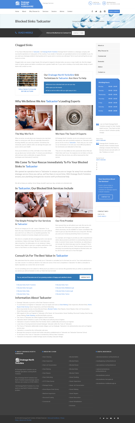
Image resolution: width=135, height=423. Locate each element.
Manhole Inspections (49, 393)
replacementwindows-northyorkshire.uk (103, 370)
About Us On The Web (25, 420)
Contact (69, 11)
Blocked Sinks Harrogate (25, 288)
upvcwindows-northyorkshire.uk (106, 365)
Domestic (101, 61)
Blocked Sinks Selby (23, 291)
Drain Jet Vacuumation (50, 365)
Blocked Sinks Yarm (62, 285)
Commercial (102, 56)
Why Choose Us (34, 11)
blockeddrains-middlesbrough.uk (106, 383)
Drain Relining (64, 305)
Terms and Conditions (53, 418)
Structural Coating (48, 397)
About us (101, 45)
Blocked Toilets (52, 309)
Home (17, 11)
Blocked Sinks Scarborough (64, 291)
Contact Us (85, 277)
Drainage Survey (47, 385)
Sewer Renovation (75, 397)
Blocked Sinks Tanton (62, 294)
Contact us (101, 72)
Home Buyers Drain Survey (51, 389)
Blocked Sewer (74, 365)
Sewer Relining (74, 389)
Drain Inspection (48, 361)
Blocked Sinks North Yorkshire (27, 285)
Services (45, 11)
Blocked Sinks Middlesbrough (65, 288)
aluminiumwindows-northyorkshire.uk (108, 357)
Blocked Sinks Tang (23, 294)
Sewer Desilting (74, 377)
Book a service (114, 11)
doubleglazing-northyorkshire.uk (106, 361)
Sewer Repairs (74, 393)
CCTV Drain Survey (48, 381)
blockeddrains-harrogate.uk (105, 379)
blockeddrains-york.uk (103, 375)
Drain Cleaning (30, 315)
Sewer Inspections (75, 381)
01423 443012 (96, 4)
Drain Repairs (47, 373)
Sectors (54, 11)
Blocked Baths (74, 357)
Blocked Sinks (74, 369)
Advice (62, 11)
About (24, 11)
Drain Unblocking (48, 377)
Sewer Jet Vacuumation (77, 385)
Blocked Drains (74, 361)
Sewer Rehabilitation (76, 401)
